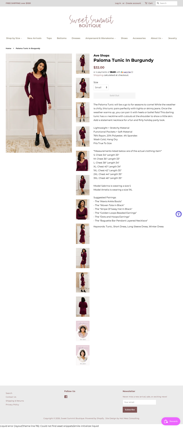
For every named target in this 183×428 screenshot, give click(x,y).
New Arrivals (34, 38)
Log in (118, 3)
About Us (156, 38)
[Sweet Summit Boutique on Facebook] (65, 397)
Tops (49, 38)
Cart (150, 3)
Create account (133, 3)
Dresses (76, 38)
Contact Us (11, 397)
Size (96, 82)
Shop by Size (13, 38)
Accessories (139, 38)
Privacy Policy (12, 404)
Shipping (98, 75)
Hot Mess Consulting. (130, 418)
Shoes (124, 38)
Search (9, 393)
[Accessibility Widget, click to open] (179, 214)
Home (8, 48)
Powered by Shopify (94, 418)
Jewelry (172, 38)
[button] (135, 72)
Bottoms (61, 38)
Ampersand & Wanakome (99, 38)
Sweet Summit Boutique (72, 418)
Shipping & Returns (15, 401)
